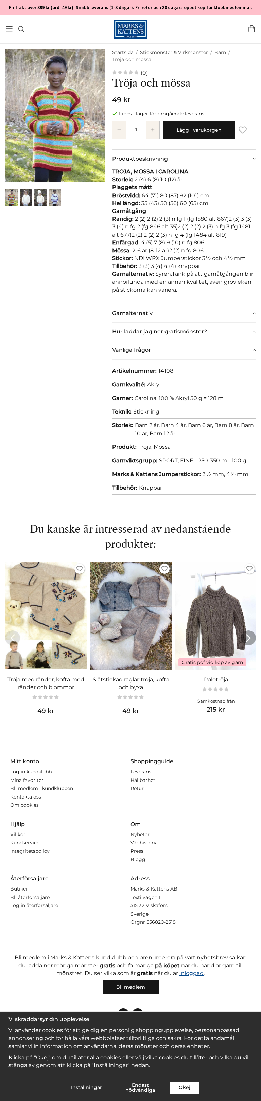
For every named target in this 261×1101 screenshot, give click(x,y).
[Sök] (21, 29)
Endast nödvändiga (140, 1087)
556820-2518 (161, 922)
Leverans (140, 772)
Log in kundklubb (31, 772)
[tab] (184, 158)
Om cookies (24, 805)
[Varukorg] (252, 28)
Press (136, 851)
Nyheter (140, 834)
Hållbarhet (142, 780)
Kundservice (24, 843)
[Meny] (9, 28)
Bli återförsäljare (30, 897)
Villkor (17, 834)
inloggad (191, 973)
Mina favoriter (27, 780)
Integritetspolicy (30, 851)
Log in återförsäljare (34, 905)
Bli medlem (130, 987)
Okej (184, 1087)
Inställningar (86, 1087)
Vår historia (144, 843)
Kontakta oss (25, 797)
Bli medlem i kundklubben (41, 788)
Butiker (19, 889)
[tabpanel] (184, 236)
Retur (137, 788)
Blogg (137, 859)
